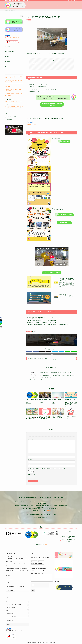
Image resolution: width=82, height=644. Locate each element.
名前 (29, 455)
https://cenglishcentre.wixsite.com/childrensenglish (17, 568)
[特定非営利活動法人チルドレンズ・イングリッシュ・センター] (15, 5)
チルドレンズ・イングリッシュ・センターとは (43, 67)
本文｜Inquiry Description (37, 573)
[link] (41, 379)
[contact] (74, 0)
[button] (32, 351)
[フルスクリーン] (21, 134)
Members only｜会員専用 (12, 616)
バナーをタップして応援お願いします (12, 37)
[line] (71, 0)
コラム (7, 59)
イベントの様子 (9, 54)
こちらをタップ (48, 510)
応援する (8, 69)
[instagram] (70, 0)
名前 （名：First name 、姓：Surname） (40, 557)
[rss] (73, 0)
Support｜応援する (63, 294)
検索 (22, 16)
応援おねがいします (31, 124)
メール (30, 459)
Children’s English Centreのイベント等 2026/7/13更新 (45, 65)
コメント (30, 439)
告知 (34, 331)
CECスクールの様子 (10, 51)
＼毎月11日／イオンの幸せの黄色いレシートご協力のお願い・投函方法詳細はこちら (67, 279)
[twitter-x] (68, 0)
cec (7, 49)
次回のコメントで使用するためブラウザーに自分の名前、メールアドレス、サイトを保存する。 (48, 468)
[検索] (76, 0)
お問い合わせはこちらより (16, 570)
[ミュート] (19, 134)
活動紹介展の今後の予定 (38, 63)
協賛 (7, 64)
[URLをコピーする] (1, 326)
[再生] (6, 134)
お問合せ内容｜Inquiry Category (38, 568)
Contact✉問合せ (10, 613)
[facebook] (67, 0)
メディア (8, 61)
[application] (14, 130)
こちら (45, 544)
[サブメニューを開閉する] (28, 602)
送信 (33, 590)
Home (7, 601)
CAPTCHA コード (31, 474)
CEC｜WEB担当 (32, 379)
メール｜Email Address (36, 563)
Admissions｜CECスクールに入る (13, 604)
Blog (7, 610)
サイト (29, 464)
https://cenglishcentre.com (17, 560)
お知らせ (29, 19)
